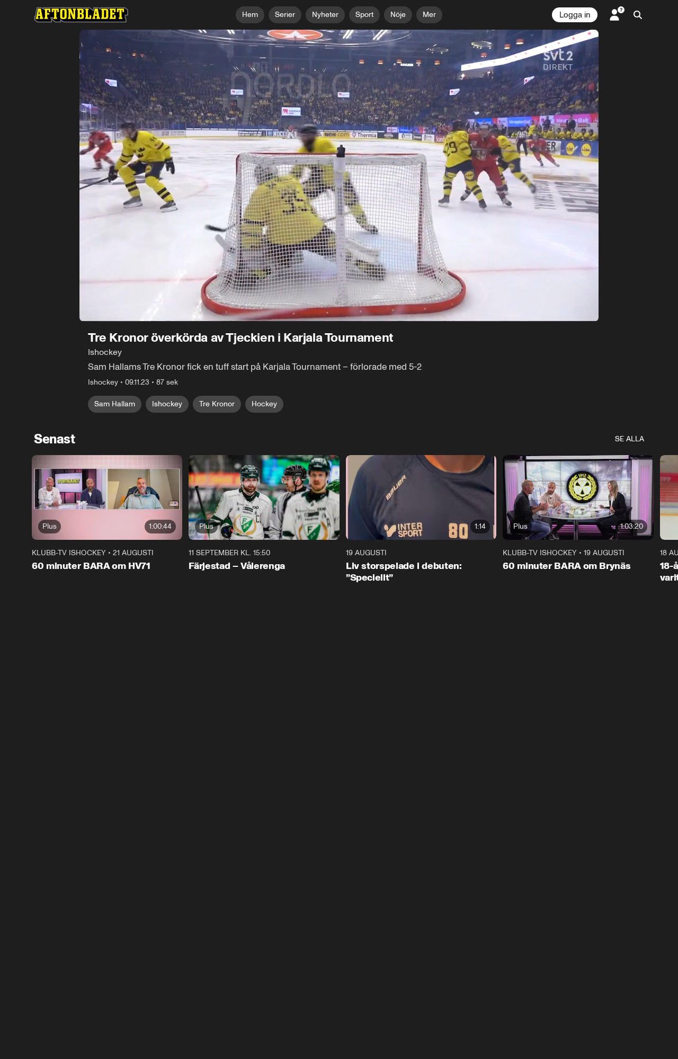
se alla (629, 438)
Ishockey (167, 403)
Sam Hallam (114, 403)
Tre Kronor (217, 403)
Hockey (264, 403)
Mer (429, 14)
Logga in (574, 15)
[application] (339, 176)
